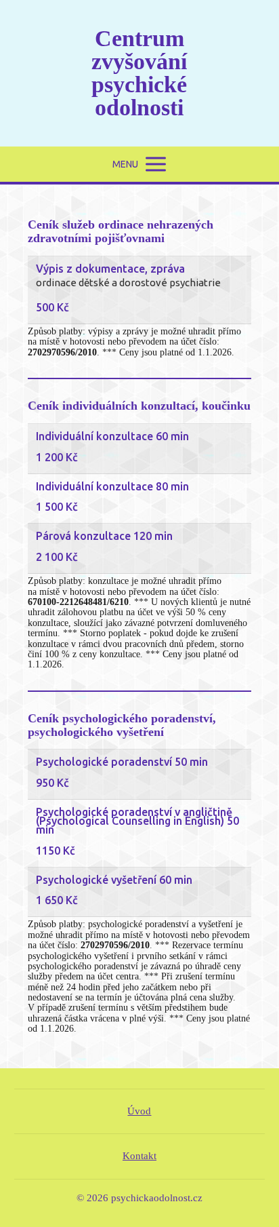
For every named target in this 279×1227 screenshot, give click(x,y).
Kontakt (139, 1155)
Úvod (139, 1111)
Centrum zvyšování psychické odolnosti (139, 73)
